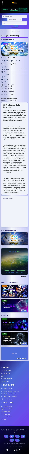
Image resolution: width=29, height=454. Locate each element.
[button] (27, 3)
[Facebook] (4, 60)
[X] (6, 436)
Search (14, 26)
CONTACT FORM (8, 406)
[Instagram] (23, 436)
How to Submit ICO (8, 388)
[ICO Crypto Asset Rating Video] (14, 238)
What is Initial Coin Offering (10, 396)
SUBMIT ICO (7, 373)
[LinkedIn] (9, 60)
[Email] (17, 440)
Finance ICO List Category (7, 39)
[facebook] (12, 450)
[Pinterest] (14, 60)
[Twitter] (2, 60)
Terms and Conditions (9, 409)
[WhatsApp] (12, 60)
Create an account (8, 416)
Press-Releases (7, 376)
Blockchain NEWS (8, 378)
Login (5, 419)
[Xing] (17, 60)
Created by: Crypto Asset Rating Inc (9, 98)
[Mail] (19, 60)
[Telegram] (7, 60)
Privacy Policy (7, 411)
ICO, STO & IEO (7, 370)
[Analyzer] (14, 9)
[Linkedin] (14, 450)
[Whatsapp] (17, 450)
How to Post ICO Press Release (11, 391)
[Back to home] (14, 3)
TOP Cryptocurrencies (9, 399)
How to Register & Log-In (9, 393)
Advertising (23, 276)
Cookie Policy (7, 414)
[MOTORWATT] (14, 261)
